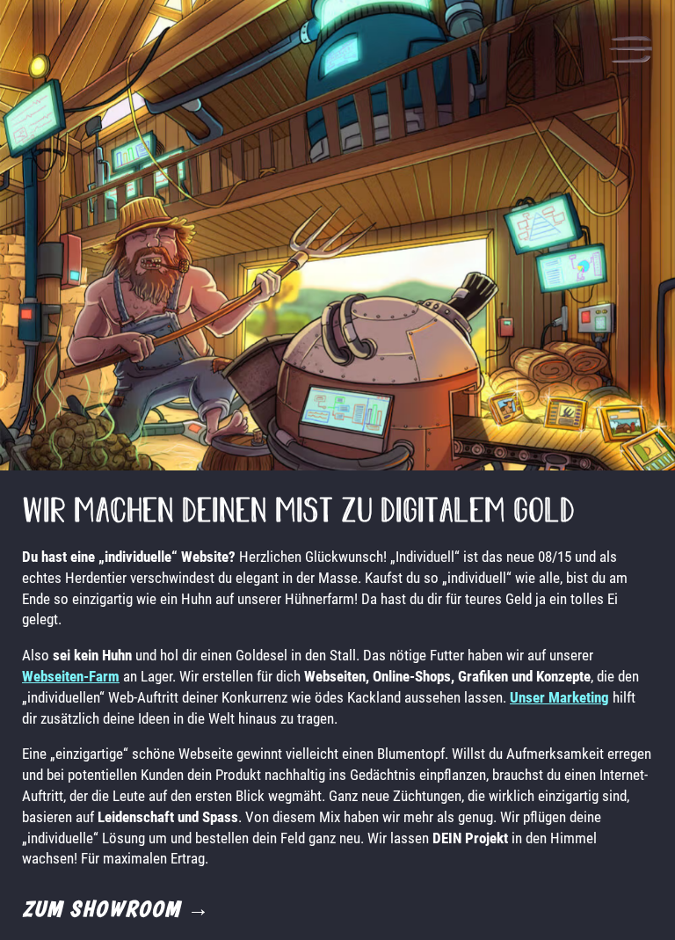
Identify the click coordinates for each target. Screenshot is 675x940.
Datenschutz (83, 872)
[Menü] (630, 51)
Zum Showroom (116, 908)
